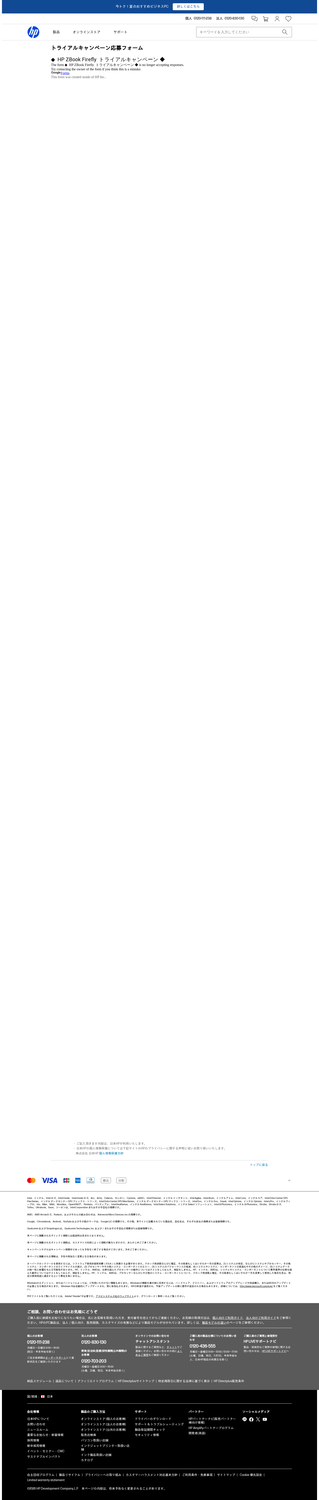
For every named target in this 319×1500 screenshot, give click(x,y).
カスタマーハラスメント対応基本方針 (152, 1475)
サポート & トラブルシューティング (159, 1424)
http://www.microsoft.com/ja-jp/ (256, 1286)
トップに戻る (259, 1165)
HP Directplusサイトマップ (136, 1381)
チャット (172, 1347)
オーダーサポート (55, 1358)
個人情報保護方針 (111, 1153)
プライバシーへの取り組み (103, 1475)
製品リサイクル (69, 1475)
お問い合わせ (36, 1424)
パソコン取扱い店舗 (94, 1440)
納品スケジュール (39, 1381)
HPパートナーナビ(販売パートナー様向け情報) (212, 1420)
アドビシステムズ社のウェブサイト (115, 1296)
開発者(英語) (197, 1433)
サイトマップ (226, 1475)
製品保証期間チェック (150, 1430)
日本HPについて (38, 1419)
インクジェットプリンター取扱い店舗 (105, 1447)
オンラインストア (86, 32)
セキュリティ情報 (147, 1435)
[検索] (284, 32)
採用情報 (33, 1440)
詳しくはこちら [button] (188, 7)
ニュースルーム (37, 1430)
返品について (64, 1381)
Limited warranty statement (46, 1480)
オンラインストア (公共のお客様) (103, 1430)
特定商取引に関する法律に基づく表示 (184, 1381)
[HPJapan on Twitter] (258, 1419)
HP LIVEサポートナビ (260, 1342)
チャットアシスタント (152, 1342)
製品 (56, 32)
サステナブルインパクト (44, 1457)
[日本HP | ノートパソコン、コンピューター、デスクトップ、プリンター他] (33, 32)
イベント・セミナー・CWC (45, 1451)
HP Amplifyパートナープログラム (211, 1428)
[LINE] (244, 1419)
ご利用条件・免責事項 (197, 1475)
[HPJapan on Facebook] (251, 1419)
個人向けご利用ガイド (227, 1318)
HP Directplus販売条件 (229, 1381)
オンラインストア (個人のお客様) (103, 1419)
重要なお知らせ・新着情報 (45, 1435)
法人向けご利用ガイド (261, 1318)
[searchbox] (240, 32)
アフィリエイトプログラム (95, 1381)
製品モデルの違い (214, 1323)
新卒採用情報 (36, 1446)
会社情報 (33, 1412)
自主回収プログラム (40, 1475)
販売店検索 (88, 1435)
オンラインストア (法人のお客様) (103, 1424)
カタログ (87, 1460)
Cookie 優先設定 (251, 1475)
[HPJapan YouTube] (265, 1419)
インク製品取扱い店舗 (96, 1455)
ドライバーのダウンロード (153, 1419)
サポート (120, 32)
